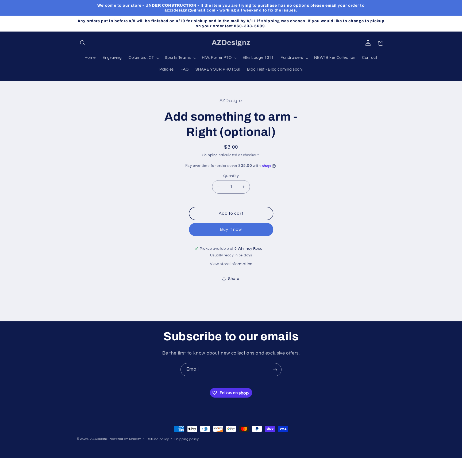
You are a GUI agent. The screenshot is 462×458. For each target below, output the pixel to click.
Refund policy (158, 439)
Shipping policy (187, 439)
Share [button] (233, 279)
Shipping (210, 155)
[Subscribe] (275, 369)
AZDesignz (99, 438)
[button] (83, 43)
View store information (231, 264)
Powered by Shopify (125, 438)
